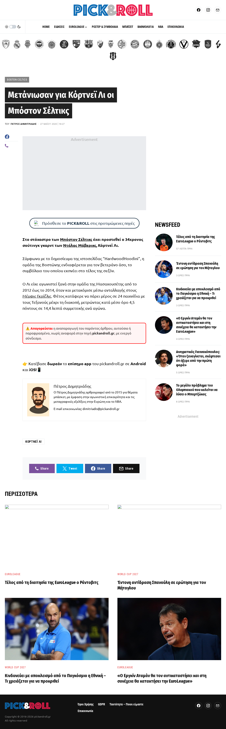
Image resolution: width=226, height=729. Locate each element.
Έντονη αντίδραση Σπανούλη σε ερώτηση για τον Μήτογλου (198, 265)
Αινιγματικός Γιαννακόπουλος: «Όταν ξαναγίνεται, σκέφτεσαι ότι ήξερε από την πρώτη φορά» (198, 358)
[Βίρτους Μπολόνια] (183, 44)
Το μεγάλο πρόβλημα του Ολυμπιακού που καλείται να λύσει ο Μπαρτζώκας (197, 389)
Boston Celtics (17, 79)
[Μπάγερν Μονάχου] (134, 44)
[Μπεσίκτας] (113, 56)
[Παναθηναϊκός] (51, 44)
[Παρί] (171, 44)
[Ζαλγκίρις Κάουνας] (76, 44)
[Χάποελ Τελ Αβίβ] (64, 44)
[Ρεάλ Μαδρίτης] (17, 44)
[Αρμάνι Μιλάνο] (147, 44)
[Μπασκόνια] (196, 44)
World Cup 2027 (127, 574)
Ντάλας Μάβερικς (79, 245)
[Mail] (217, 10)
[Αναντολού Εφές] (208, 44)
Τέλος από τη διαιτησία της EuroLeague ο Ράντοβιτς (195, 239)
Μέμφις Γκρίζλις (37, 296)
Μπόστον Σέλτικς (76, 239)
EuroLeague (13, 574)
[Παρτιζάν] (159, 44)
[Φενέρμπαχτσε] (39, 44)
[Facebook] (198, 10)
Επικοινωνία (85, 711)
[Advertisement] (84, 173)
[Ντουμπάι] (110, 44)
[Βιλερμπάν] (218, 44)
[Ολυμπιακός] (6, 44)
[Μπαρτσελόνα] (88, 44)
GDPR (101, 704)
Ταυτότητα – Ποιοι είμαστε (126, 704)
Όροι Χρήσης (86, 704)
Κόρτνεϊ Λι (33, 441)
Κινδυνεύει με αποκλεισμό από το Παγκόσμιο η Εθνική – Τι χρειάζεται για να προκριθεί (198, 293)
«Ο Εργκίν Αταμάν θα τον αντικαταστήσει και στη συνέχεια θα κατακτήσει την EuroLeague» (196, 325)
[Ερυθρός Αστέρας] (100, 44)
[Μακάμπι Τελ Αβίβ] (122, 44)
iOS (32, 369)
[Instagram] (208, 10)
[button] (13, 26)
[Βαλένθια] (27, 44)
